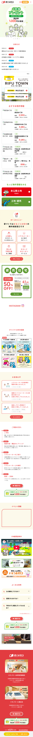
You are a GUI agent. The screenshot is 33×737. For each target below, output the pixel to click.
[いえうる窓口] (16, 573)
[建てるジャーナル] (16, 563)
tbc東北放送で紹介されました (10, 69)
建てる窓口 (8, 2)
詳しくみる (16, 259)
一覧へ (28, 73)
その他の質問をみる (25, 613)
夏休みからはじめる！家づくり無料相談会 (14, 51)
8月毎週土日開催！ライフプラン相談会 (13, 57)
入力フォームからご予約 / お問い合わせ (16, 734)
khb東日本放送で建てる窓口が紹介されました (15, 63)
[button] (15, 38)
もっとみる (16, 417)
